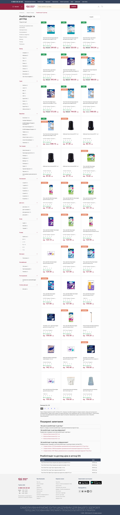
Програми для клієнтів (30, 1)
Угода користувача (41, 496)
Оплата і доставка (64, 1)
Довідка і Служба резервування (63, 489)
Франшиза (47, 1)
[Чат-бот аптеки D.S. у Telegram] (88, 491)
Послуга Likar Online (60, 496)
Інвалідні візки (23, 30)
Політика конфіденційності (43, 494)
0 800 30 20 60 (17, 2)
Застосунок (58, 491)
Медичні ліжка (23, 37)
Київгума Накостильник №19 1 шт (51, 434)
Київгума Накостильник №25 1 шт (51, 438)
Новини (38, 485)
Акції (72, 1)
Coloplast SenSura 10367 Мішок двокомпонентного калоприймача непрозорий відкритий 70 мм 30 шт (67, 450)
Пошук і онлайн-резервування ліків (64, 483)
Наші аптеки (55, 1)
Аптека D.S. (21, 12)
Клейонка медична (24, 34)
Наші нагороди (40, 483)
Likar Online (84, 1)
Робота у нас (40, 1)
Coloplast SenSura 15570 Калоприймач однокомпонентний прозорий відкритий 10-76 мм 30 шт (65, 446)
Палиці (21, 41)
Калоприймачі (23, 32)
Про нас (38, 482)
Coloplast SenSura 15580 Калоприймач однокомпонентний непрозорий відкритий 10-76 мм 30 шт (66, 448)
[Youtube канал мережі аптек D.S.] (85, 491)
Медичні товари (30, 12)
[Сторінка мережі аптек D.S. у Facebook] (79, 491)
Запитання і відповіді (60, 492)
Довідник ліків (59, 498)
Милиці (21, 39)
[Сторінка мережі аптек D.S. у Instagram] (82, 491)
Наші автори (39, 491)
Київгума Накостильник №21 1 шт (51, 436)
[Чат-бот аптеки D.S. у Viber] (90, 491)
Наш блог (58, 482)
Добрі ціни (77, 1)
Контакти (39, 492)
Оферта (38, 498)
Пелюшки (21, 44)
